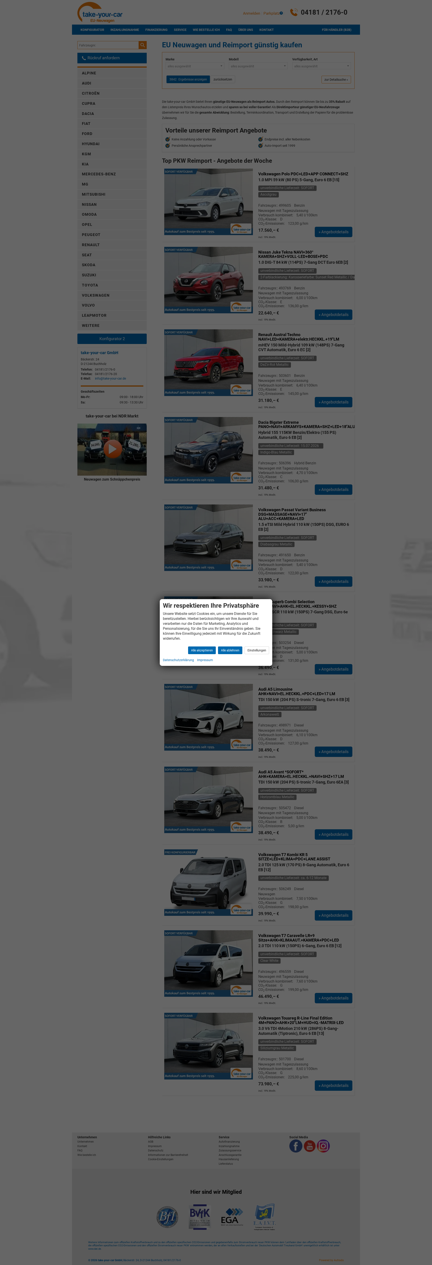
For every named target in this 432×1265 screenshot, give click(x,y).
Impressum (205, 660)
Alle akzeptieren (202, 650)
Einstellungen (257, 650)
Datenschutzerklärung (178, 660)
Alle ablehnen (230, 650)
